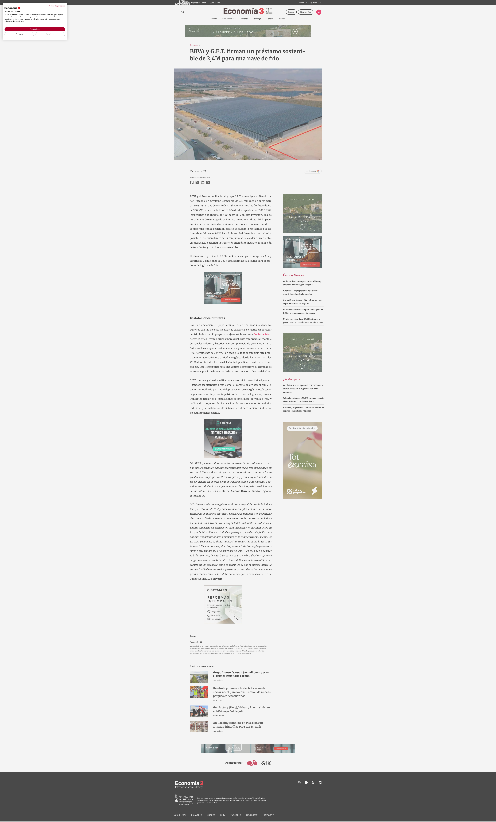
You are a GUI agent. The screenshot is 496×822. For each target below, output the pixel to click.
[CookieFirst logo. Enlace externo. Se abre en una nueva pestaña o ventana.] (12, 8)
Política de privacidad (56, 6)
